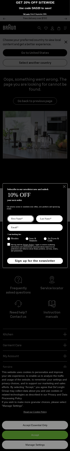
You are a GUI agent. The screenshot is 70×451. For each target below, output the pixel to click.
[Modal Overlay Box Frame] (35, 225)
